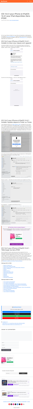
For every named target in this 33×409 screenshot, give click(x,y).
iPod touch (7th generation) (8, 277)
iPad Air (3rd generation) (17, 287)
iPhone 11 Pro (12, 267)
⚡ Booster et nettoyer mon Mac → (17, 244)
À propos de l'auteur (6, 401)
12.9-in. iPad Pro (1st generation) (9, 291)
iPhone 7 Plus (11, 271)
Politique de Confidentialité (22, 401)
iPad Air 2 (9, 289)
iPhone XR (9, 268)
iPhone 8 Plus (5, 271)
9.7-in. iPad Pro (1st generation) (9, 290)
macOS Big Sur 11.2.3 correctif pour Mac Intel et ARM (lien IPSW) (13, 323)
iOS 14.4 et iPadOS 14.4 (11, 36)
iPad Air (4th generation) (26, 287)
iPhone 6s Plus (6, 276)
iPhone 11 (5, 268)
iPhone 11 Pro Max (6, 267)
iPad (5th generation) (7, 286)
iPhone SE (5, 274)
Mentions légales (14, 401)
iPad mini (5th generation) (7, 287)
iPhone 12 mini (5, 266)
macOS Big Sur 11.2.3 (23, 37)
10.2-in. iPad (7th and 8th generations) (10, 288)
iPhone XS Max (17, 267)
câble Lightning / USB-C (16, 124)
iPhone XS (22, 267)
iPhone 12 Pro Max (12, 266)
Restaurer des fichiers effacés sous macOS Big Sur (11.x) (12, 324)
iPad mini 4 (5, 289)
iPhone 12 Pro (9, 265)
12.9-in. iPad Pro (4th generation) (9, 281)
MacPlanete (4, 1)
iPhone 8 (4, 270)
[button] (27, 1)
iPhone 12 (5, 265)
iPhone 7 (8, 270)
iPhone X (5, 269)
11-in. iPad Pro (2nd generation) (8, 282)
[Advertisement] (16, 7)
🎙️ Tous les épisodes (16, 311)
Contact (28, 401)
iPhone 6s (5, 275)
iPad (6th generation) (15, 286)
